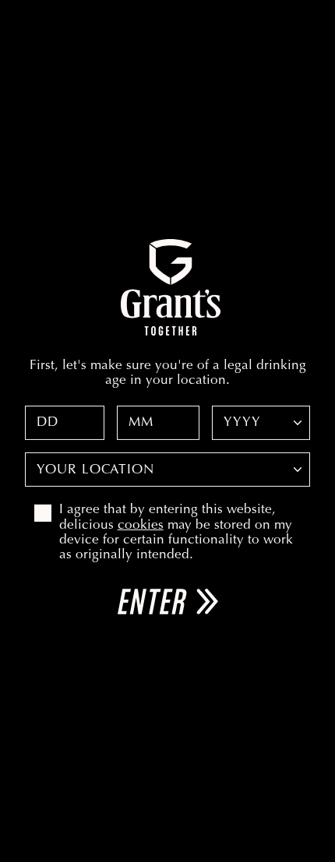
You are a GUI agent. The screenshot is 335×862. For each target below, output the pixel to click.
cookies (141, 526)
